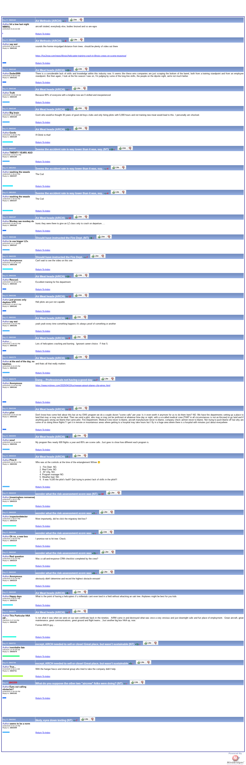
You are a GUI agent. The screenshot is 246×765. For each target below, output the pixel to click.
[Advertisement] (62, 8)
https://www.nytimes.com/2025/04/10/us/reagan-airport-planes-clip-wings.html (72, 385)
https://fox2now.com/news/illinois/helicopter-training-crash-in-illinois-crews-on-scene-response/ (80, 55)
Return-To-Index (42, 34)
